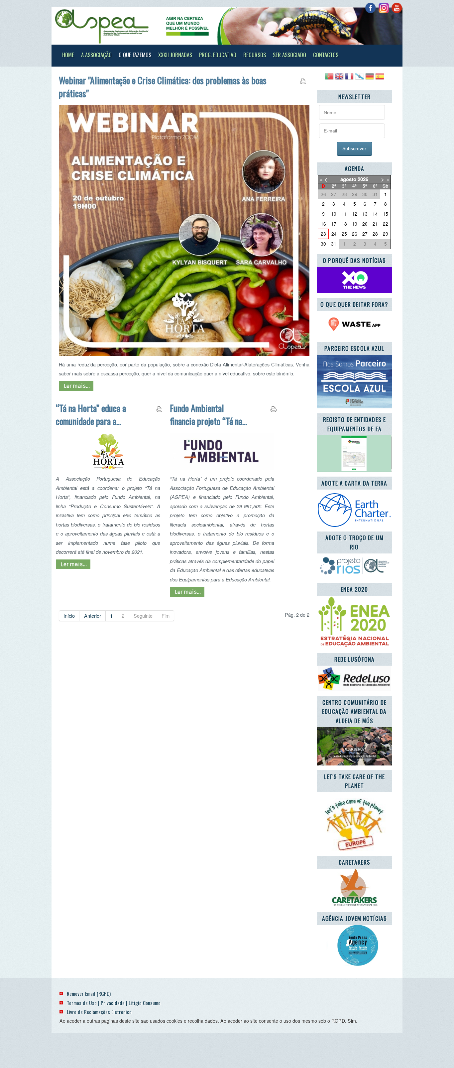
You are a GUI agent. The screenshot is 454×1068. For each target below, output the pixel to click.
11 (344, 213)
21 (375, 223)
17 (333, 223)
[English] (339, 79)
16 (323, 223)
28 (375, 233)
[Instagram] (384, 8)
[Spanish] (379, 79)
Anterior (92, 615)
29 (385, 233)
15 (385, 213)
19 (354, 223)
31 (333, 243)
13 (365, 213)
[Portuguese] (329, 79)
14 (375, 213)
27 (365, 233)
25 (344, 233)
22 (385, 223)
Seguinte (143, 615)
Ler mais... (76, 386)
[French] (349, 79)
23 (323, 233)
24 (334, 233)
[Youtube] (396, 8)
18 (344, 223)
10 (333, 213)
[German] (369, 79)
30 (323, 243)
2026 (363, 179)
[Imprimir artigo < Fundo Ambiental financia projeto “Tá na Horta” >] (274, 410)
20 (365, 223)
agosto (348, 179)
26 (354, 233)
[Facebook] (370, 8)
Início (69, 615)
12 (354, 213)
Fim (166, 615)
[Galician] (359, 79)
